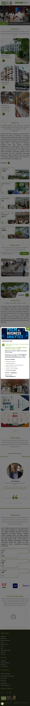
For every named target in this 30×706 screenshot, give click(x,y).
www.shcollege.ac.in (10, 376)
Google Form (14, 372)
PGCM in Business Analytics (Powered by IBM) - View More (16, 345)
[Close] (28, 328)
